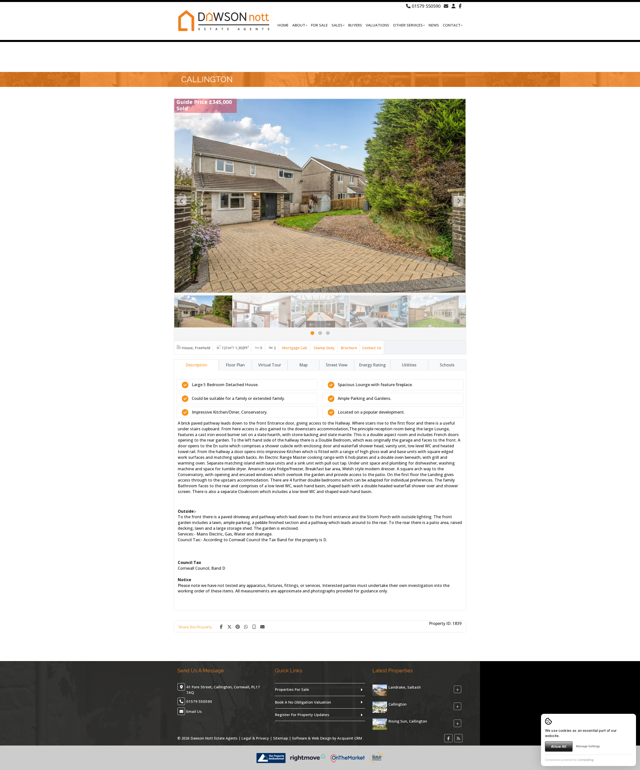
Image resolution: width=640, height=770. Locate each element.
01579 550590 (425, 6)
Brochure (349, 347)
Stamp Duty (324, 347)
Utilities (409, 365)
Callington (397, 704)
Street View (337, 365)
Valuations (377, 24)
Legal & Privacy (255, 738)
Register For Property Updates (302, 714)
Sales (337, 24)
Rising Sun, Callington (407, 721)
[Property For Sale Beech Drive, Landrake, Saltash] (379, 689)
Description (196, 365)
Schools (447, 365)
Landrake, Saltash (404, 687)
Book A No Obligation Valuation (303, 702)
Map (303, 365)
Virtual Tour (269, 365)
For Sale (319, 24)
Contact (451, 24)
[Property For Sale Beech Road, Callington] (379, 706)
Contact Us (371, 347)
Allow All (558, 746)
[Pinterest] (237, 626)
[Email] (262, 626)
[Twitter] (229, 626)
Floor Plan (235, 365)
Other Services (408, 24)
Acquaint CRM (349, 738)
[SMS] (254, 626)
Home (283, 24)
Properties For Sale (292, 689)
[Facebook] (460, 6)
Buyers (355, 24)
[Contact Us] (454, 6)
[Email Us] (446, 6)
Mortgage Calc (295, 347)
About (298, 24)
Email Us (194, 711)
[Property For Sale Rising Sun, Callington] (379, 723)
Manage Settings (588, 746)
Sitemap (280, 738)
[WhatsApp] (246, 626)
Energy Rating (372, 365)
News (433, 24)
